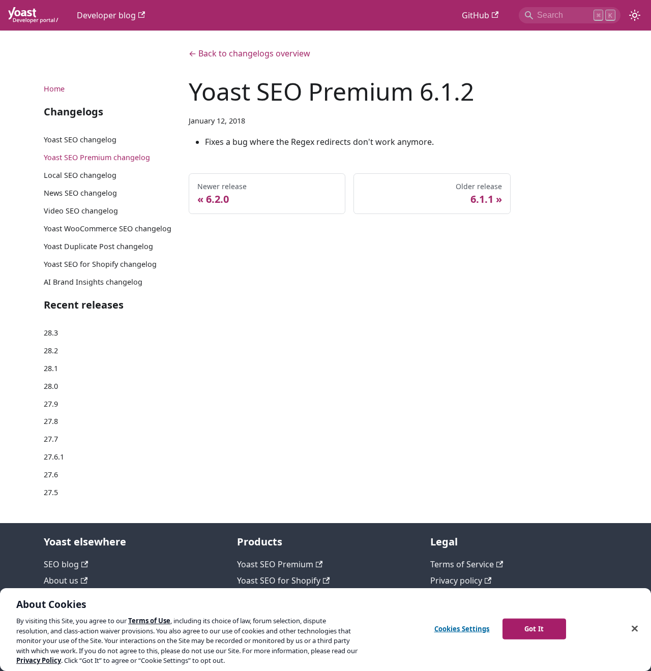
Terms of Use (149, 620)
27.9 (51, 404)
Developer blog (106, 15)
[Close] (635, 628)
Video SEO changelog (81, 211)
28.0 (51, 386)
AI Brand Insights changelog (93, 282)
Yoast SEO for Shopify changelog (100, 264)
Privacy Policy (38, 660)
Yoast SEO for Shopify (278, 580)
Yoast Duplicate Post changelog (98, 246)
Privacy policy (456, 580)
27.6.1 (54, 457)
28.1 (51, 368)
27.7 (51, 439)
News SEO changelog (80, 193)
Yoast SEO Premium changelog (97, 157)
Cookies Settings (462, 628)
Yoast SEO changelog (80, 139)
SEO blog (61, 564)
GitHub (475, 15)
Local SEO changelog (80, 175)
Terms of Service (462, 564)
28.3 (51, 333)
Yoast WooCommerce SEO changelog (107, 228)
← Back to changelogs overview (249, 53)
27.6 (51, 474)
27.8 (51, 421)
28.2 (51, 350)
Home (54, 89)
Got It (534, 628)
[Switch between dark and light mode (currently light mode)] (635, 15)
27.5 (51, 492)
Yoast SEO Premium (275, 564)
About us (61, 580)
